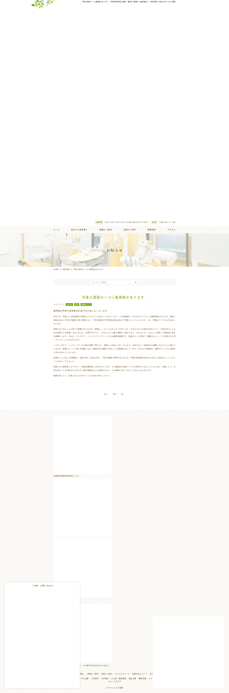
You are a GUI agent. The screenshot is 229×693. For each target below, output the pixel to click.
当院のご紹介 (106, 673)
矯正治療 (132, 678)
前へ (106, 394)
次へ (123, 394)
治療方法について (139, 673)
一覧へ (114, 394)
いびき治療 (84, 678)
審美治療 (142, 678)
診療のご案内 (93, 673)
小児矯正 (105, 678)
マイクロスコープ (122, 673)
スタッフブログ (114, 681)
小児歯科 (95, 678)
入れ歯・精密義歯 (118, 678)
